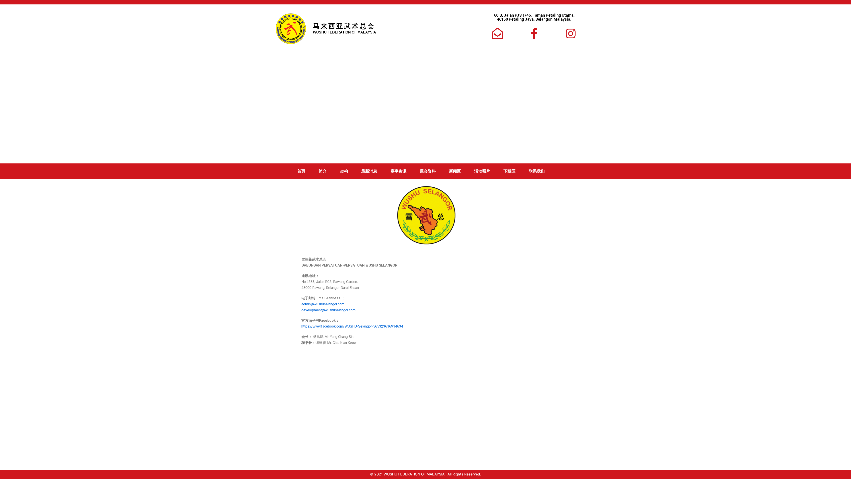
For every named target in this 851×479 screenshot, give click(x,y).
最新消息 (369, 171)
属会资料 (428, 171)
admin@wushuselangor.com (322, 304)
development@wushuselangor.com (328, 310)
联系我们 (537, 171)
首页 (301, 171)
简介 (323, 171)
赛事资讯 (398, 171)
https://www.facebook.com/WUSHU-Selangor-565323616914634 (352, 326)
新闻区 (455, 171)
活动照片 (482, 171)
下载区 (509, 171)
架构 (344, 171)
